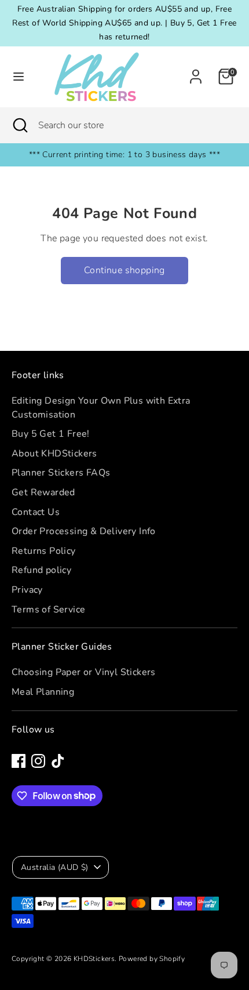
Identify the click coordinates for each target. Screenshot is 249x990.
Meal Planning (43, 692)
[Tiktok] (58, 761)
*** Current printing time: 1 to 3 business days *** (124, 154)
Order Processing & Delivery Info (84, 531)
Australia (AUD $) (55, 867)
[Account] (195, 72)
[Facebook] (18, 761)
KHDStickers (94, 958)
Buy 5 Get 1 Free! (51, 433)
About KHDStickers (54, 453)
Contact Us (36, 512)
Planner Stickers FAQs (61, 472)
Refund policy (41, 570)
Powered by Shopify (152, 958)
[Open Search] (19, 125)
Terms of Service (48, 609)
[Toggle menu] (18, 76)
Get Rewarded (43, 492)
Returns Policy (44, 551)
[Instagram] (38, 761)
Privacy (27, 589)
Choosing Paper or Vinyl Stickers (84, 672)
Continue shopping (124, 270)
